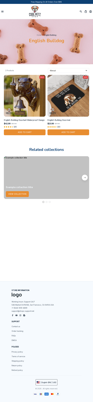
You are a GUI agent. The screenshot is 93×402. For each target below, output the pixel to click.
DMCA (14, 340)
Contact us (16, 326)
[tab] (43, 202)
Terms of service (18, 356)
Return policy (17, 365)
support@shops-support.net (23, 311)
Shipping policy (18, 361)
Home (39, 35)
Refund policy (17, 370)
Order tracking (17, 331)
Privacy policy (17, 352)
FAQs (14, 336)
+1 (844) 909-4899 (19, 308)
